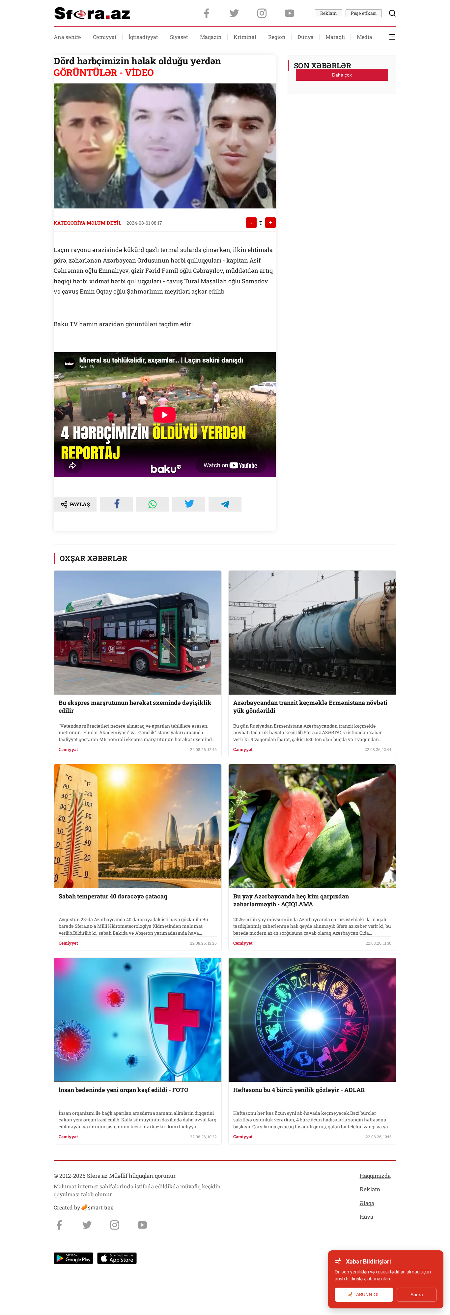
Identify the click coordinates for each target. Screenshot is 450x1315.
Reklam (328, 13)
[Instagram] (261, 13)
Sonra (416, 1294)
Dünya (305, 36)
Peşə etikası (364, 13)
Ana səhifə (67, 36)
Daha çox (342, 75)
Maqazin (211, 36)
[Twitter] (234, 13)
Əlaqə (367, 1203)
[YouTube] (289, 13)
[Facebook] (206, 13)
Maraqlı (335, 36)
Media (364, 36)
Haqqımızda (375, 1175)
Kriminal (245, 36)
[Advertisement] (342, 115)
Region (277, 36)
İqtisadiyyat (143, 36)
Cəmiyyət (105, 36)
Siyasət (179, 36)
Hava (366, 1216)
